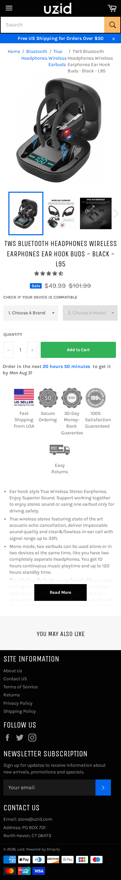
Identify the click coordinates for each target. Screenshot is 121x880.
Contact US (15, 679)
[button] (49, 273)
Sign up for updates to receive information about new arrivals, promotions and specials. (54, 768)
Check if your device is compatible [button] (40, 297)
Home (14, 51)
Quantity (12, 334)
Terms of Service (20, 687)
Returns (11, 695)
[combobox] (60, 25)
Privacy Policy (18, 703)
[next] (116, 213)
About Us (12, 671)
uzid (21, 849)
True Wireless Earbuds (57, 58)
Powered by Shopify (43, 849)
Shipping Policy (19, 711)
